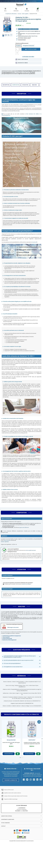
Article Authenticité (7, 638)
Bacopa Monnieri (11, 740)
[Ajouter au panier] (17, 753)
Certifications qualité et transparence (11, 635)
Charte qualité (6, 637)
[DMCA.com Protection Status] (21, 836)
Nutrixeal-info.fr (29, 773)
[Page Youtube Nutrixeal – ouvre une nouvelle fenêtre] (41, 779)
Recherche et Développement (9, 640)
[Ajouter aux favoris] (17, 52)
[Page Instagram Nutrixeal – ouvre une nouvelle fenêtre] (31, 779)
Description (6, 85)
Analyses (34, 85)
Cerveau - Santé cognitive (23, 59)
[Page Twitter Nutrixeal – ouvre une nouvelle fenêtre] (27, 779)
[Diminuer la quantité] (20, 50)
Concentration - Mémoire (23, 62)
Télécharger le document (13, 627)
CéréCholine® (31, 740)
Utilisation (25, 85)
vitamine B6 (34, 242)
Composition (15, 85)
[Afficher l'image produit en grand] (7, 24)
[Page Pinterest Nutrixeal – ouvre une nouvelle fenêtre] (34, 779)
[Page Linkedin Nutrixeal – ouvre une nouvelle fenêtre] (37, 779)
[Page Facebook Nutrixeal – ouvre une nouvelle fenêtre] (24, 779)
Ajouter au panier (31, 49)
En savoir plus (9, 753)
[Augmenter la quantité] (20, 48)
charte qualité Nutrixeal (30, 550)
